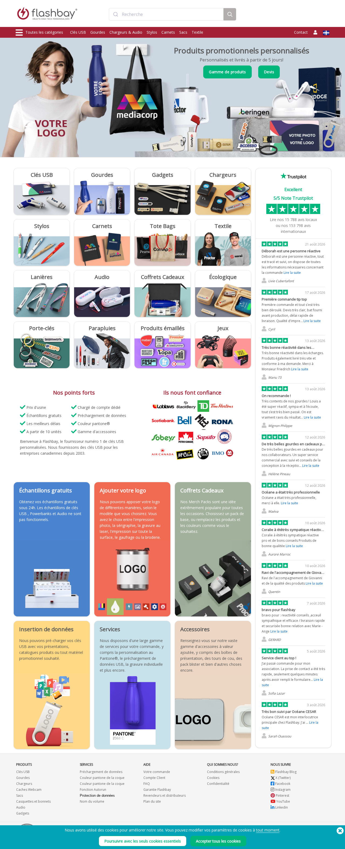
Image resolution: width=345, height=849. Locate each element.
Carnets (168, 32)
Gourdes (97, 32)
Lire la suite (292, 272)
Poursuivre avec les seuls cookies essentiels (142, 841)
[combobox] (166, 14)
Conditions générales (223, 771)
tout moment (268, 830)
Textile (197, 32)
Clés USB (78, 32)
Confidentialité (218, 783)
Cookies (213, 777)
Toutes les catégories (44, 32)
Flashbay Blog (285, 771)
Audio (20, 807)
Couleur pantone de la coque (102, 777)
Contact (301, 32)
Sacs (183, 32)
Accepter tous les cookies (218, 841)
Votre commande (156, 771)
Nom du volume (92, 801)
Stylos (152, 32)
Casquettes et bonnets (33, 801)
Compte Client (154, 777)
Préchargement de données (101, 771)
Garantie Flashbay (157, 789)
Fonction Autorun (93, 789)
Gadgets (22, 813)
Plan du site (152, 801)
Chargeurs (24, 783)
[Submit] (115, 14)
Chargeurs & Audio (125, 32)
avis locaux (301, 219)
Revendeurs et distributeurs (164, 795)
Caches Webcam (29, 789)
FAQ (146, 783)
